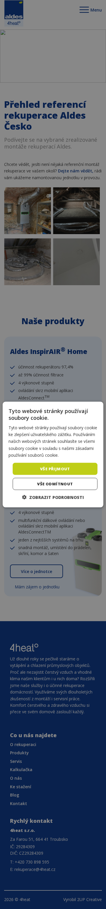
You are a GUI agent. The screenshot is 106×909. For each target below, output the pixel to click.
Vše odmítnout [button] (55, 484)
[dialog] (53, 454)
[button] (53, 497)
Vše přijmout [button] (55, 468)
